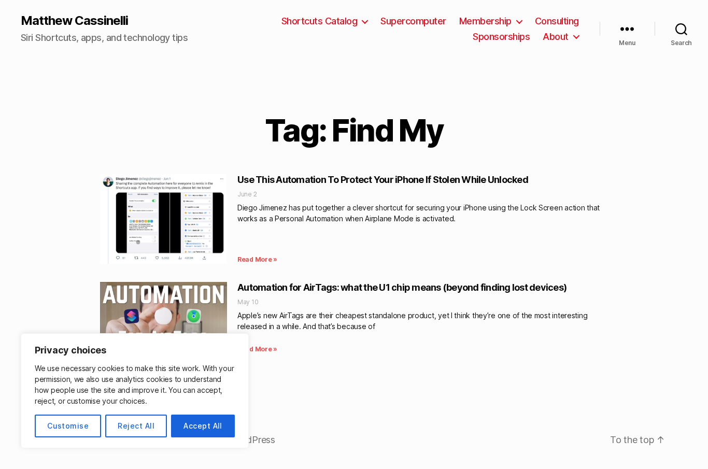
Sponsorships (501, 36)
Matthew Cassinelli (74, 21)
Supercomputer (413, 21)
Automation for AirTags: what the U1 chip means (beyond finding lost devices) (402, 287)
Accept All (202, 425)
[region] (135, 390)
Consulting (557, 21)
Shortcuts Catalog (319, 21)
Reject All (136, 425)
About (556, 36)
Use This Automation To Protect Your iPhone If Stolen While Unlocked (382, 179)
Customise (68, 425)
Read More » (257, 259)
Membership (485, 21)
